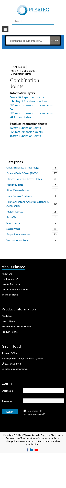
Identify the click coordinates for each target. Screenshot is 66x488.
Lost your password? (34, 413)
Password (7, 401)
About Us (7, 273)
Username (7, 390)
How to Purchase (11, 284)
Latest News (8, 321)
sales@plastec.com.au (16, 368)
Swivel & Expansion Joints (27, 97)
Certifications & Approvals (16, 289)
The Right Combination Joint (29, 101)
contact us (26, 441)
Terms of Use (12, 438)
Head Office (10, 353)
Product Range (10, 331)
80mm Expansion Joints (25, 136)
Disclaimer (7, 316)
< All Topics (19, 66)
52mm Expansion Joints (25, 128)
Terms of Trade (10, 294)
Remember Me (34, 410)
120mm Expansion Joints (26, 132)
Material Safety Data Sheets (16, 326)
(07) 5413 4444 (12, 363)
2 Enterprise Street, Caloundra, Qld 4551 (23, 358)
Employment (9, 279)
